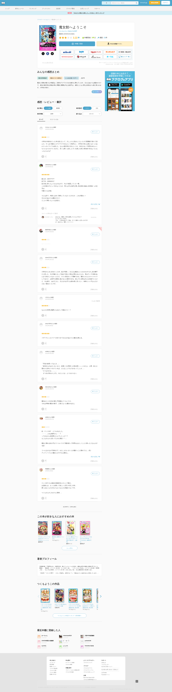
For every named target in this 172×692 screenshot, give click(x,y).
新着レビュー (53, 666)
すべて (41, 119)
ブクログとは (143, 2)
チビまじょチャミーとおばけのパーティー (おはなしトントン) (44, 538)
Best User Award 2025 (89, 677)
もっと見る (96, 91)
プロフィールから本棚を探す (73, 670)
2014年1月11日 (49, 259)
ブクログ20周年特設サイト (90, 679)
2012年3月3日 (49, 325)
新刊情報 (52, 664)
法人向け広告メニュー (106, 666)
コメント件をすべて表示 (50, 213)
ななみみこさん (49, 217)
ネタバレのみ (54, 119)
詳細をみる (94, 157)
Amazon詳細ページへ (116, 44)
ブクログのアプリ (88, 668)
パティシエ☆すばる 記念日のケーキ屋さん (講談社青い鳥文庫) (89, 606)
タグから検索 (69, 664)
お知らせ (103, 662)
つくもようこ (63, 31)
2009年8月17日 (49, 419)
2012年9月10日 (49, 299)
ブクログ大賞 (53, 670)
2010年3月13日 (49, 353)
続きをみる (70, 222)
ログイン (165, 2)
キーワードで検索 (70, 662)
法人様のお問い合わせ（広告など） (110, 669)
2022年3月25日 (49, 231)
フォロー (95, 132)
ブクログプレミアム (88, 670)
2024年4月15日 (49, 129)
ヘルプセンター (105, 664)
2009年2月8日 (49, 471)
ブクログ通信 (53, 672)
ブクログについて (88, 662)
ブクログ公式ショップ (89, 672)
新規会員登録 (154, 2)
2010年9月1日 (49, 166)
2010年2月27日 (49, 389)
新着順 (58, 108)
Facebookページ (105, 674)
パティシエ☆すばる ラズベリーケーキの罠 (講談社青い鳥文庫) (75, 606)
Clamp (70, 31)
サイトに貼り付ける (47, 62)
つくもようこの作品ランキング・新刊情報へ (70, 615)
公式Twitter (104, 672)
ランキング (52, 662)
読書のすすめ (53, 674)
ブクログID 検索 (70, 672)
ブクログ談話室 (53, 668)
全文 (97, 108)
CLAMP (74, 31)
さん (48, 127)
